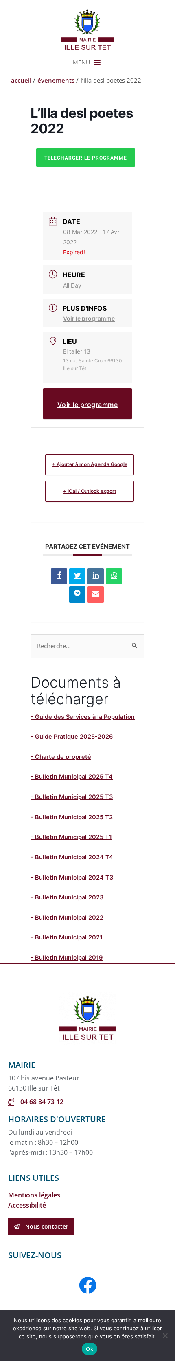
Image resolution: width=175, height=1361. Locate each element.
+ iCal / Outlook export (89, 491)
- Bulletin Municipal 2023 (67, 897)
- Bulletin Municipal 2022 (67, 917)
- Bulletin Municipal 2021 (67, 937)
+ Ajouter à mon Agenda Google (89, 464)
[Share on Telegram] (77, 594)
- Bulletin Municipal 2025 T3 (72, 797)
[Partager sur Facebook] (59, 576)
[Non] (165, 1335)
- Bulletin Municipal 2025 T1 (71, 837)
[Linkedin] (96, 576)
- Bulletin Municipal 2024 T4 (72, 857)
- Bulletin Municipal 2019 (67, 957)
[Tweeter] (77, 576)
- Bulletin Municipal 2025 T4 (72, 776)
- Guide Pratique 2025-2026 (72, 736)
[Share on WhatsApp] (114, 576)
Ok (89, 1349)
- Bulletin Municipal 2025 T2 (72, 817)
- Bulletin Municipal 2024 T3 (72, 877)
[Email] (96, 594)
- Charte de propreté (61, 756)
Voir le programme (89, 318)
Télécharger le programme (85, 158)
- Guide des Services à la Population (83, 716)
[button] (81, 62)
